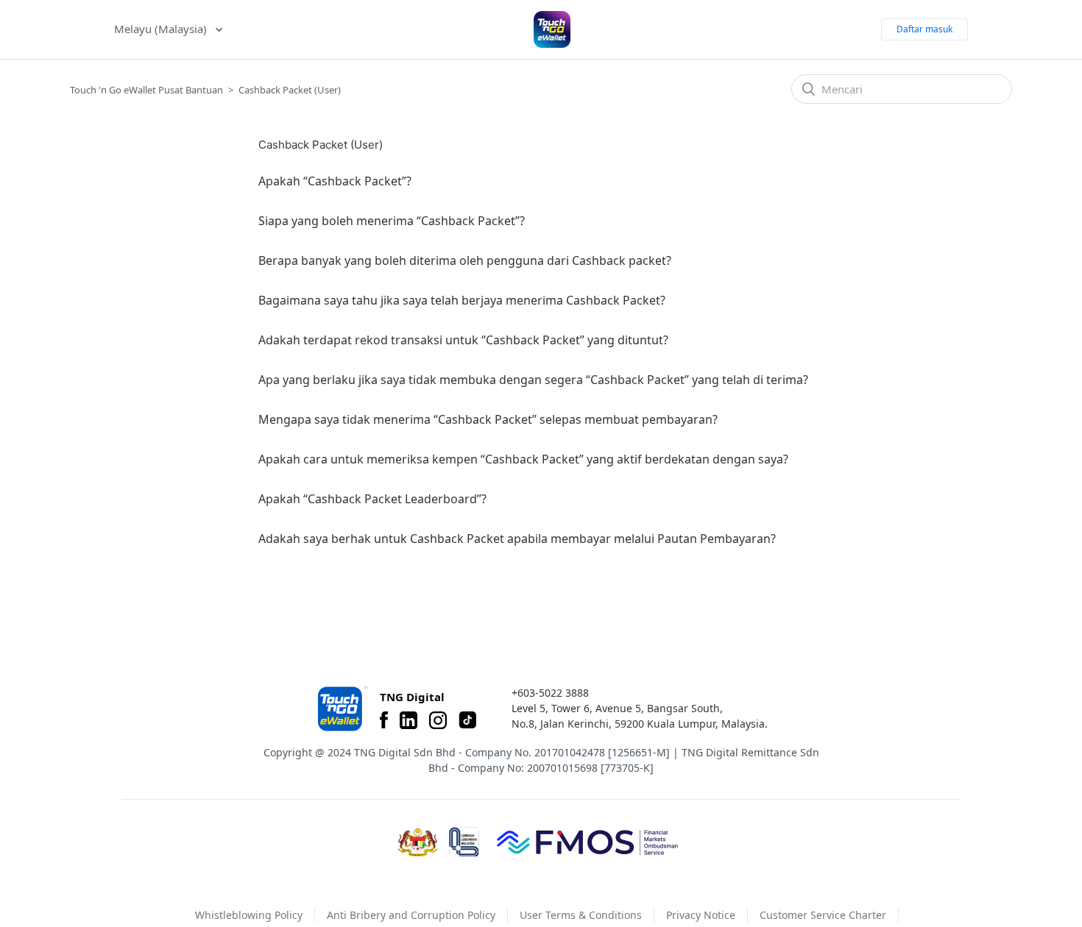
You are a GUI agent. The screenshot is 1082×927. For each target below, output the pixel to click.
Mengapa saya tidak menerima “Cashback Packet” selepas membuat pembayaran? (488, 419)
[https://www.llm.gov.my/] (464, 842)
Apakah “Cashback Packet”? (334, 181)
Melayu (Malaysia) (162, 28)
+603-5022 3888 (550, 693)
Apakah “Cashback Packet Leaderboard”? (372, 499)
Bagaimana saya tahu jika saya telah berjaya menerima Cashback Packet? (461, 300)
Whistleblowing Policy (249, 915)
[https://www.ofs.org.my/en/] (587, 841)
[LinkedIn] (408, 720)
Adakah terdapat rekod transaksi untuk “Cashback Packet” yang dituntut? (463, 340)
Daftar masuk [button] (924, 29)
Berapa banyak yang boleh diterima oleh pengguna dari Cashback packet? (464, 260)
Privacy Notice (700, 915)
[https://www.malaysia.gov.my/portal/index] (417, 842)
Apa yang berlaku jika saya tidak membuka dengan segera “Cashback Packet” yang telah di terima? (533, 380)
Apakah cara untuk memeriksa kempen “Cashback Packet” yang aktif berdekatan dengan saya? (523, 459)
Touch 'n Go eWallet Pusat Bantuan (146, 89)
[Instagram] (438, 720)
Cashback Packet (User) (289, 89)
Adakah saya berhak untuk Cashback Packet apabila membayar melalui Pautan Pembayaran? (517, 538)
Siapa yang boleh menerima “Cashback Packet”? (391, 221)
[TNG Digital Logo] (552, 29)
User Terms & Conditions (581, 915)
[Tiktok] (467, 720)
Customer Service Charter (823, 915)
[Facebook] (384, 720)
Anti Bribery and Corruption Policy (411, 915)
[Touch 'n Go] (341, 709)
